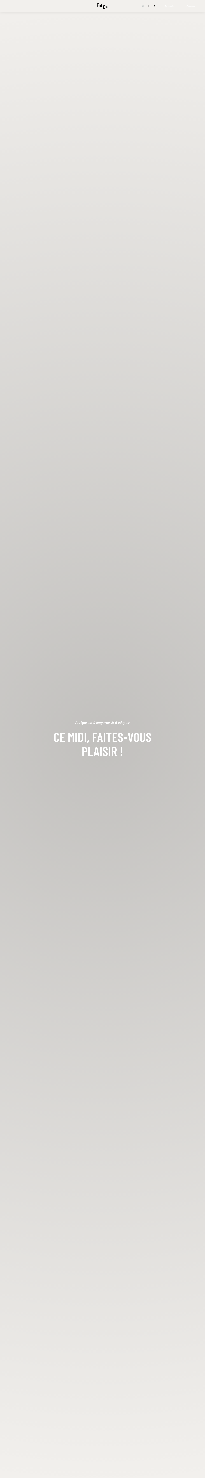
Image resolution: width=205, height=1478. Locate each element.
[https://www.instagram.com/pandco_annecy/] (154, 6)
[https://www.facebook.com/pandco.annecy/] (148, 6)
